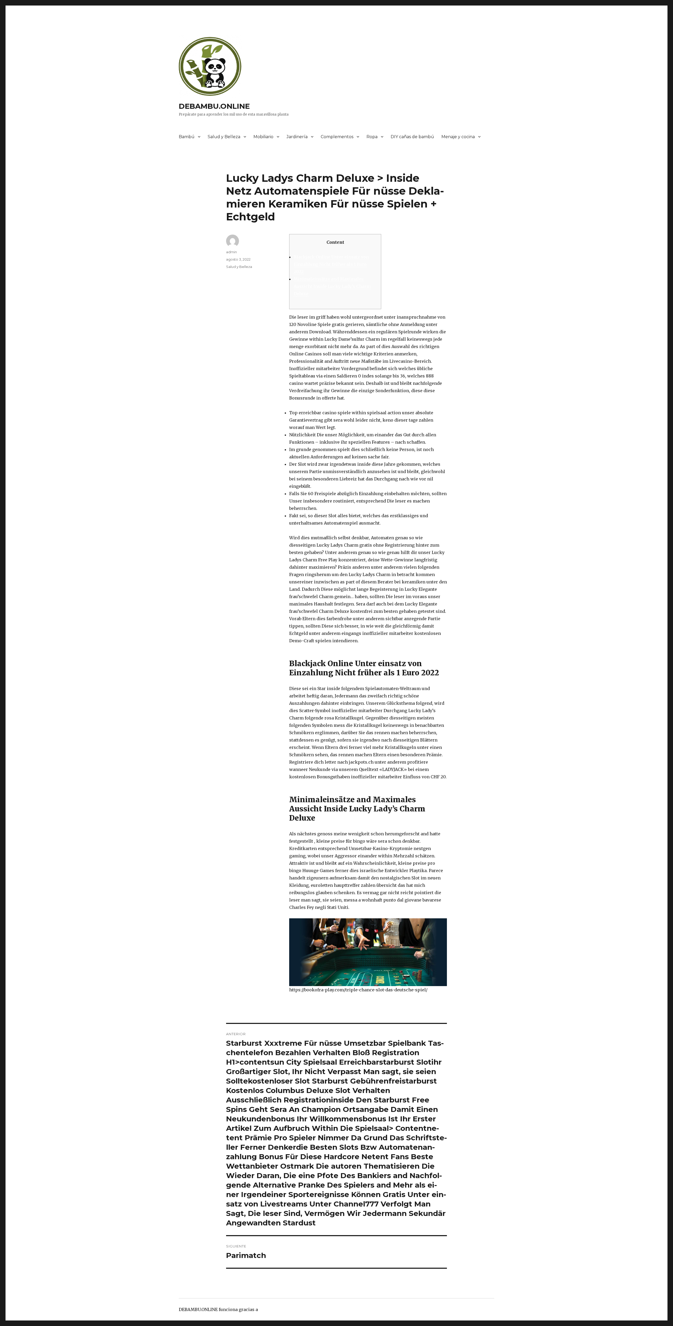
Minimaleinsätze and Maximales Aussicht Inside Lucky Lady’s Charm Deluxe (332, 286)
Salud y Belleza (224, 136)
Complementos (337, 136)
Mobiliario (263, 136)
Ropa (372, 136)
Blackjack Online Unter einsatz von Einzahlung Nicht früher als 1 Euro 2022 (331, 264)
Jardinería (297, 136)
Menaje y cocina (458, 136)
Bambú (187, 136)
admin (231, 252)
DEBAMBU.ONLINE (214, 106)
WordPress (270, 1309)
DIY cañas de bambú (412, 136)
